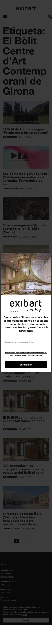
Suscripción (26, 364)
